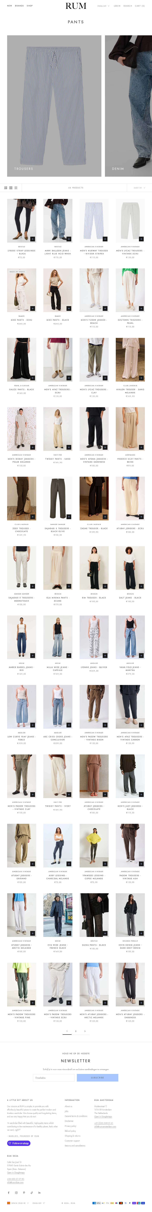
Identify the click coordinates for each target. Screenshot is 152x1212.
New (9, 5)
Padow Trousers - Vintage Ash (130, 877)
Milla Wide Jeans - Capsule (58, 669)
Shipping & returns (72, 1135)
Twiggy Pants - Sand (58, 459)
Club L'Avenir (130, 386)
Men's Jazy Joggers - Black (130, 807)
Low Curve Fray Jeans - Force (22, 738)
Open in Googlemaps (103, 1116)
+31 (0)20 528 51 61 (103, 1123)
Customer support (72, 1140)
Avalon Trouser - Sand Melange (130, 391)
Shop (30, 5)
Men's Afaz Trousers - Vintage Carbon (130, 738)
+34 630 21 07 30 (15, 1178)
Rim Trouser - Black (94, 597)
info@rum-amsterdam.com (105, 1126)
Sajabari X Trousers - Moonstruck (22, 599)
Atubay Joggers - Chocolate (94, 807)
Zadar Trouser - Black (94, 528)
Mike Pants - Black (58, 320)
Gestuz (21, 247)
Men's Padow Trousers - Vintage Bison (94, 738)
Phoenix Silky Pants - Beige (130, 460)
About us (68, 1106)
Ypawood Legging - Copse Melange (94, 877)
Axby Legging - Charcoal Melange (57, 877)
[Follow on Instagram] (16, 1192)
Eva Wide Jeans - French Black (58, 946)
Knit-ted (58, 455)
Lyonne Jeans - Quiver (94, 667)
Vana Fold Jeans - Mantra (130, 669)
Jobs (66, 1111)
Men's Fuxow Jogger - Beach (94, 321)
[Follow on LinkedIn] (39, 1192)
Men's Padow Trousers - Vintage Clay (21, 807)
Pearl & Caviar (21, 386)
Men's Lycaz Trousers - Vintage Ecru (130, 252)
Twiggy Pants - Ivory (58, 806)
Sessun (57, 594)
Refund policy (70, 1130)
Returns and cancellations (75, 1145)
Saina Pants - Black (94, 945)
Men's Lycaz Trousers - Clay (94, 391)
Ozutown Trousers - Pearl (130, 321)
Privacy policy (70, 1126)
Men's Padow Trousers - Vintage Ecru (58, 1016)
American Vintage (94, 247)
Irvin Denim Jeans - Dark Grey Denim (130, 946)
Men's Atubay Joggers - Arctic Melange (94, 1016)
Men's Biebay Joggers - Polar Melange (22, 460)
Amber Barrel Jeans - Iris (21, 669)
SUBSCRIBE (97, 1077)
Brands (19, 5)
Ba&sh (22, 316)
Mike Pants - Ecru (22, 320)
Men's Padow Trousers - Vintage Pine (21, 1016)
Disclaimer (69, 1121)
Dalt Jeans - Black (130, 597)
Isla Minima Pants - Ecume (58, 599)
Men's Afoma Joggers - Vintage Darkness (94, 460)
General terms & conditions (76, 1116)
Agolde (94, 663)
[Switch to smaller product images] (11, 188)
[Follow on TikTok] (31, 1192)
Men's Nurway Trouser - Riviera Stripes (94, 252)
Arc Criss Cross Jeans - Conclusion (57, 738)
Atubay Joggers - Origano (21, 877)
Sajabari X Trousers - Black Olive (58, 530)
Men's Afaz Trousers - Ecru (57, 391)
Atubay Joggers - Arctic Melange (21, 946)
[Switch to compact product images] (16, 188)
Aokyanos (130, 455)
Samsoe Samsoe (57, 524)
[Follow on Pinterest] (24, 1192)
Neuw (21, 663)
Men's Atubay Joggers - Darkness (130, 1016)
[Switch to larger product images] (5, 188)
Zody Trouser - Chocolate (22, 530)
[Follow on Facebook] (8, 1192)
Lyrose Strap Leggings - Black (21, 252)
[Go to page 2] (84, 1031)
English (102, 6)
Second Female (130, 941)
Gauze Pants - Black (21, 389)
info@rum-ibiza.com (15, 1182)
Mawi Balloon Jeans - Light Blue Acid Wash (58, 252)
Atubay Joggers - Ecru (130, 528)
